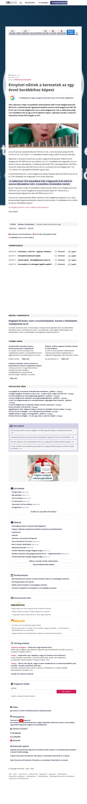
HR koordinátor (21, 498)
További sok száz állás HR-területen (43, 512)
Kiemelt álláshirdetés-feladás (43, 565)
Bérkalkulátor (30, 3)
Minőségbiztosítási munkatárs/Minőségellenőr (29, 526)
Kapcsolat (52, 774)
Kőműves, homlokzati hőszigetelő (24, 538)
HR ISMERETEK (25, 32)
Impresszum (23, 774)
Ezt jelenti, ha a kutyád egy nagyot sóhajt (26, 625)
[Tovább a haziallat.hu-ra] (43, 620)
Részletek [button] (61, 252)
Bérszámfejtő (20, 495)
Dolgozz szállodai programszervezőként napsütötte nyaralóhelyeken (37, 529)
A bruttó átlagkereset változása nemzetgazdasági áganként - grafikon (38, 398)
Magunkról (43, 774)
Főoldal (13, 224)
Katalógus (43, 3)
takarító (15, 535)
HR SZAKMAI (12, 32)
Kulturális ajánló (20, 746)
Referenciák (33, 774)
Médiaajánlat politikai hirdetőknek (62, 776)
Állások (17, 522)
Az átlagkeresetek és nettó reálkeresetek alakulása (29, 207)
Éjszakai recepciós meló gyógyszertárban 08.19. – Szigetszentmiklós (40, 554)
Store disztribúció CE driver (25, 541)
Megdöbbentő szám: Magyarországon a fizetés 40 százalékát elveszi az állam (40, 409)
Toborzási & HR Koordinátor (26, 504)
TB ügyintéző (20, 492)
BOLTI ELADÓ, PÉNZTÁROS (25, 544)
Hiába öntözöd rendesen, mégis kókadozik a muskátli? (31, 612)
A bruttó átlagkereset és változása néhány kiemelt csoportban (35, 405)
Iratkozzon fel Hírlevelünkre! (21, 234)
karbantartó (16, 532)
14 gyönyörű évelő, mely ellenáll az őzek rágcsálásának (31, 615)
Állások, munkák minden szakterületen (43, 561)
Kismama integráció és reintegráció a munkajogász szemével (34, 588)
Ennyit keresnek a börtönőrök (23, 407)
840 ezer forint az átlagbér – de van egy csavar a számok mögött (35, 416)
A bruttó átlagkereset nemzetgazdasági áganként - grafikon (34, 396)
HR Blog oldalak (21, 643)
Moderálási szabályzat (17, 776)
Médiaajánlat (31, 776)
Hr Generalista (21, 501)
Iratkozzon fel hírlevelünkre (18, 778)
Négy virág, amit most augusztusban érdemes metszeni (31, 608)
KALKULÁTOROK (36, 33)
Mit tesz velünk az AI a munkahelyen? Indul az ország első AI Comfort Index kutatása (42, 442)
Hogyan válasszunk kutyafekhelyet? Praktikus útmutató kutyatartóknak (37, 633)
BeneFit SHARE (70, 32)
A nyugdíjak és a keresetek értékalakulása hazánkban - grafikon (35, 391)
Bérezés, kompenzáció (26, 224)
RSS (10, 774)
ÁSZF (15, 774)
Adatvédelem (62, 774)
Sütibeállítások (43, 776)
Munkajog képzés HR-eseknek (23, 582)
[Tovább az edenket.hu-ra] (43, 604)
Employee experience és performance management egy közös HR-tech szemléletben (42, 437)
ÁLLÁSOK (53, 33)
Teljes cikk (25, 359)
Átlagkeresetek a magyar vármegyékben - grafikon (31, 414)
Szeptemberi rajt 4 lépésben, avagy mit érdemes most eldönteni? (42, 655)
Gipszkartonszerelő (22, 547)
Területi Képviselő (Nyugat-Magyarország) (31, 551)
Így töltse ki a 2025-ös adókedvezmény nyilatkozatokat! (30, 711)
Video (15, 707)
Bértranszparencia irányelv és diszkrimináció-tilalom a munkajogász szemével (40, 579)
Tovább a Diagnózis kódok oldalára (23, 696)
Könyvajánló (18, 716)
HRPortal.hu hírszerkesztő (23, 80)
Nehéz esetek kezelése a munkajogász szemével (29, 585)
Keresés (13, 688)
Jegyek (73, 252)
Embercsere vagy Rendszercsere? (40, 647)
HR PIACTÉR (45, 32)
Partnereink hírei (22, 598)
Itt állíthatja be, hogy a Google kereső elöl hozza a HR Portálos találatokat (46, 98)
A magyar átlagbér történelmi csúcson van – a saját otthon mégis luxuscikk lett (41, 394)
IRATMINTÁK (61, 33)
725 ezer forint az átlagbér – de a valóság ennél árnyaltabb (33, 411)
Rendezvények (21, 575)
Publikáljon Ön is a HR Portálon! (22, 237)
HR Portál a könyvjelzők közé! (45, 234)
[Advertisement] (43, 291)
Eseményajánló (16, 245)
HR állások (19, 488)
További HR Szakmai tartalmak (22, 674)
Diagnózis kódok (21, 684)
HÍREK (18, 33)
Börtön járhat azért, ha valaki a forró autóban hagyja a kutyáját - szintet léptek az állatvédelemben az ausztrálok (40, 629)
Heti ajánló (18, 426)
